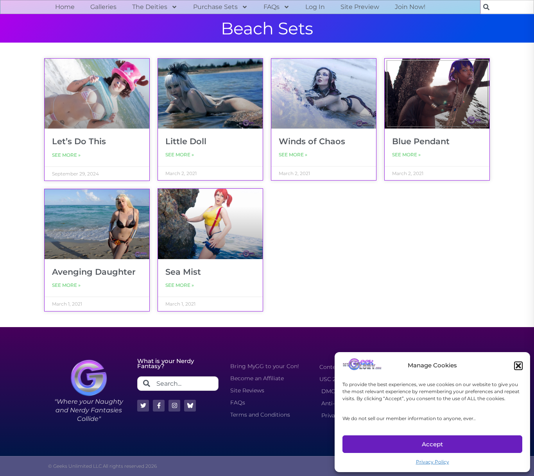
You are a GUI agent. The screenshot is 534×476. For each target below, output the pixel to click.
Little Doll (185, 141)
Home (65, 7)
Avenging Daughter (94, 272)
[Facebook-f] (159, 406)
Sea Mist (183, 272)
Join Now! (410, 7)
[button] (518, 366)
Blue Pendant (421, 141)
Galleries (103, 7)
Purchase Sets (215, 7)
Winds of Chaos (312, 141)
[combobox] (507, 7)
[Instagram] (174, 406)
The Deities (149, 7)
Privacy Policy (432, 462)
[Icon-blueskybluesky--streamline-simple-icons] (190, 406)
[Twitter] (143, 406)
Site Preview (359, 7)
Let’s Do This (79, 141)
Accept (432, 444)
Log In (315, 7)
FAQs (271, 7)
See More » (66, 155)
